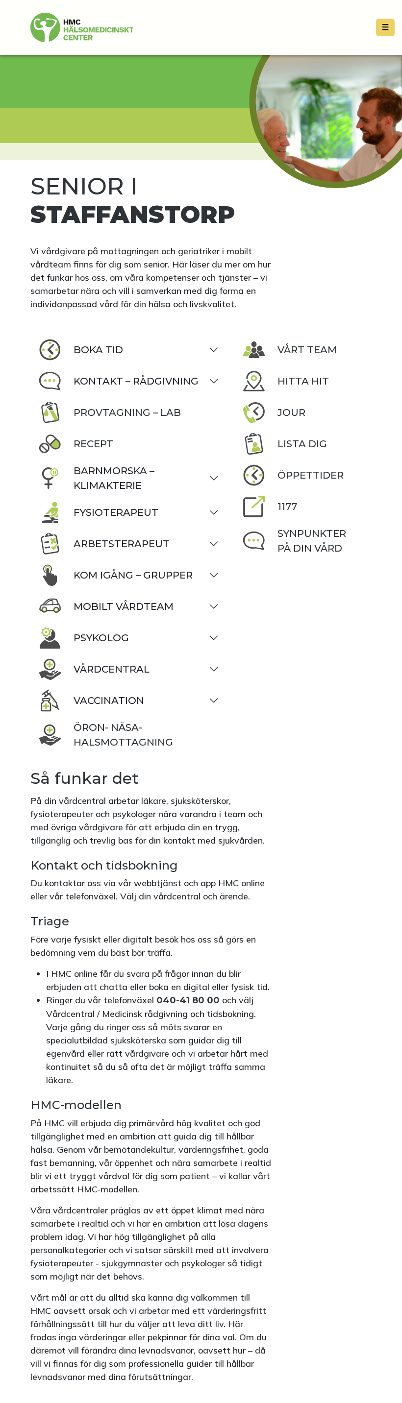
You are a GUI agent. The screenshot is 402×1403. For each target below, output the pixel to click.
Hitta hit (303, 381)
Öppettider (310, 475)
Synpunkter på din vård (311, 541)
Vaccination (109, 700)
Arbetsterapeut (122, 544)
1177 (287, 506)
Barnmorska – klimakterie (114, 478)
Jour (291, 412)
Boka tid (98, 350)
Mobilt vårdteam (124, 606)
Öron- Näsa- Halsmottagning (123, 735)
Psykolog (101, 638)
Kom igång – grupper (133, 575)
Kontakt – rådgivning (136, 381)
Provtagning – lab (127, 412)
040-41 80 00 (188, 1000)
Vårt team (307, 350)
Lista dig (302, 444)
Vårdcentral (112, 669)
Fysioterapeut (116, 512)
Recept (93, 444)
